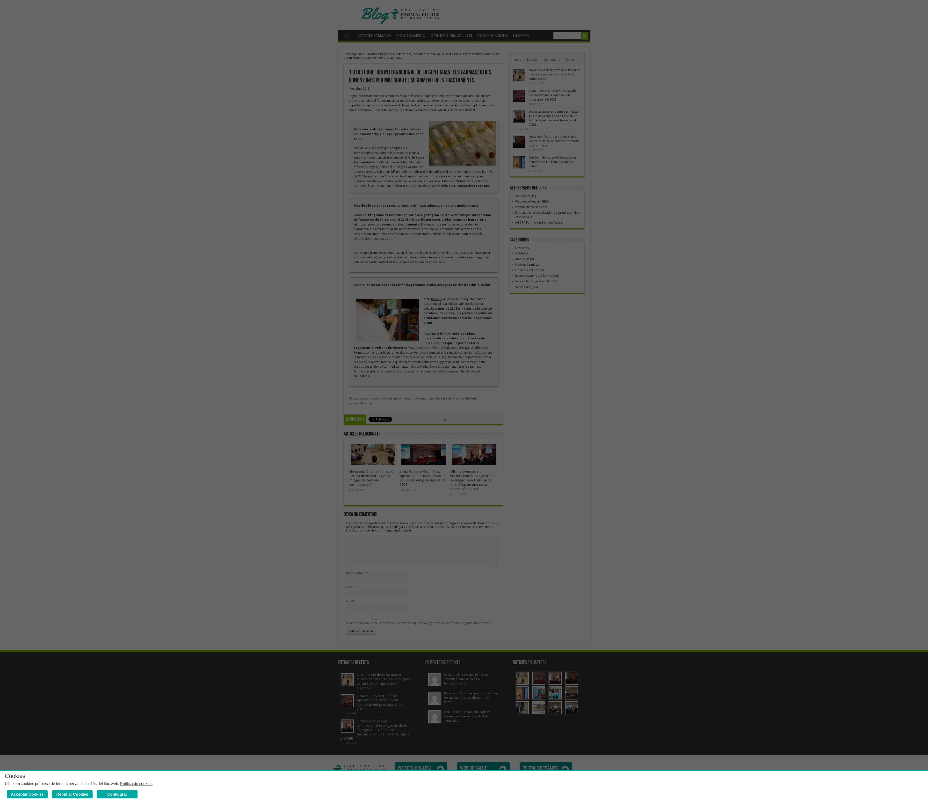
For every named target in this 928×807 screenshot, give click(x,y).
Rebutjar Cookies (72, 794)
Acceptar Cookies (27, 794)
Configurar (117, 794)
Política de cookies (136, 784)
